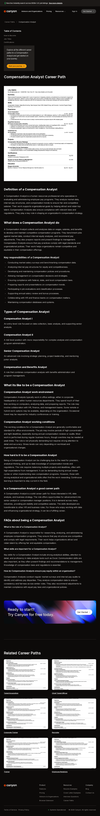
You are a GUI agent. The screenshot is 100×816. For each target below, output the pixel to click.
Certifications (9, 42)
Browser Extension (46, 800)
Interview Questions (71, 797)
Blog (87, 789)
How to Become (10, 35)
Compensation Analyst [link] (27, 22)
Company (89, 785)
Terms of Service (10, 810)
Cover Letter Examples (72, 793)
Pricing (49, 11)
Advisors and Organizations (31, 11)
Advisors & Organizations (49, 797)
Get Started (87, 11)
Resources (59, 11)
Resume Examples (70, 789)
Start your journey (15, 66)
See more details (55, 3)
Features (42, 789)
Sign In (74, 11)
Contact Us (90, 793)
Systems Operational (58, 810)
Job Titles (7, 39)
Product (42, 785)
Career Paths (10, 22)
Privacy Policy (23, 810)
